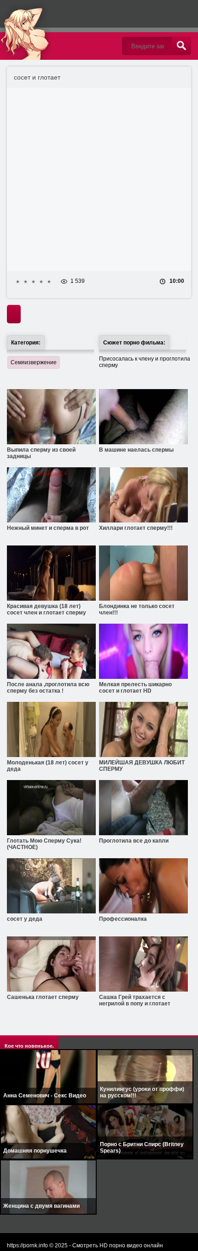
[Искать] (181, 46)
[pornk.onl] (57, 30)
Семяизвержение (34, 362)
